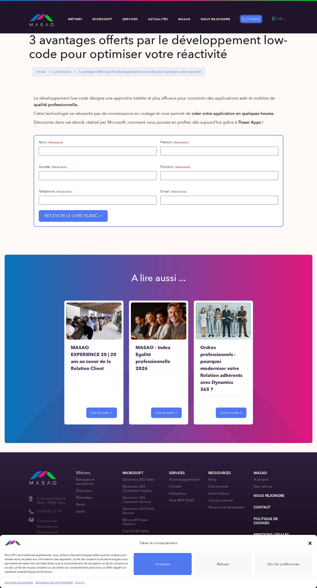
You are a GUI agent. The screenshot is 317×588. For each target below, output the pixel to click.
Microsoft (102, 19)
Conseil (175, 486)
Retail (80, 504)
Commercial (47, 521)
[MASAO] (41, 20)
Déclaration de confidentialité (54, 582)
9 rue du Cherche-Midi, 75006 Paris (52, 500)
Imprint (79, 582)
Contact (253, 19)
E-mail (173, 191)
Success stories (220, 500)
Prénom (174, 142)
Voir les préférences (283, 564)
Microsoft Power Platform (135, 521)
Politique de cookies (266, 521)
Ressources (219, 473)
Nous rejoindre (215, 19)
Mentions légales (271, 534)
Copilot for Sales (136, 531)
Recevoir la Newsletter (226, 507)
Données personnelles (19, 582)
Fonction (175, 167)
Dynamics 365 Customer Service (137, 499)
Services (130, 19)
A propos (261, 479)
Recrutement (47, 526)
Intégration (178, 493)
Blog (212, 479)
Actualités (158, 19)
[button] (310, 543)
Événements (218, 486)
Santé (80, 511)
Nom (51, 142)
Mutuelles (84, 497)
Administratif (47, 532)
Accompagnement (184, 479)
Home (40, 72)
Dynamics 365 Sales (139, 479)
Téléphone (55, 191)
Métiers (75, 19)
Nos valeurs (263, 486)
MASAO (184, 19)
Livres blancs (61, 72)
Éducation (84, 490)
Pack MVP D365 (181, 500)
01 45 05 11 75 (49, 511)
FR (280, 19)
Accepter (162, 564)
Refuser (223, 564)
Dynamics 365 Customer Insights (137, 488)
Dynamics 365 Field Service (138, 510)
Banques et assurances (85, 481)
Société (53, 167)
